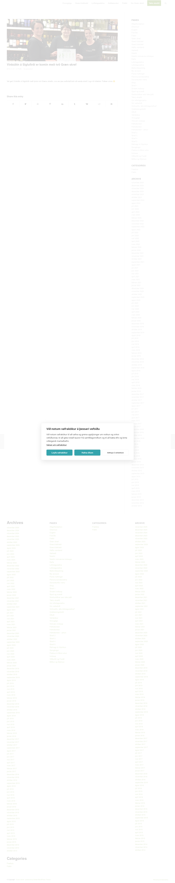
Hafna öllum (87, 452)
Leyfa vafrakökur (60, 452)
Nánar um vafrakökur (56, 444)
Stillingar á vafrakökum (115, 452)
